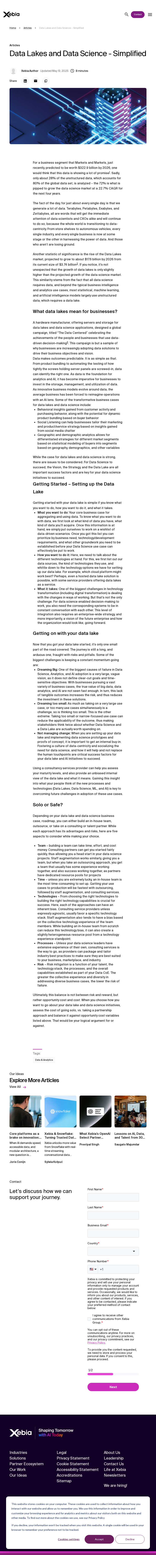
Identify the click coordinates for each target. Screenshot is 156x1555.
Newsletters (115, 1475)
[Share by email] (36, 81)
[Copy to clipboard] (46, 81)
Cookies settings (69, 1539)
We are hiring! (115, 1485)
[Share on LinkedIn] (25, 81)
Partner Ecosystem (27, 1463)
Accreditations (69, 1475)
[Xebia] (11, 14)
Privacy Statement (73, 1458)
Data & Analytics (44, 1059)
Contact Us (114, 1463)
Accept (99, 1539)
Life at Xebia (115, 1469)
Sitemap (64, 1480)
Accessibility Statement (78, 1469)
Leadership (114, 1458)
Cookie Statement (73, 1463)
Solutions (18, 1458)
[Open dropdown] (149, 14)
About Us (112, 1452)
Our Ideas (18, 1475)
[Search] (127, 14)
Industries (18, 1452)
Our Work (18, 1469)
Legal (61, 1452)
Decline (130, 1539)
